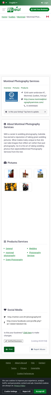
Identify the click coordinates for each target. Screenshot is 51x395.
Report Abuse (39, 349)
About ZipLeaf (21, 363)
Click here (27, 333)
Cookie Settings (10, 391)
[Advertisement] (25, 47)
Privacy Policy (19, 386)
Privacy (24, 368)
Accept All (40, 391)
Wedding (33, 248)
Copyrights (35, 368)
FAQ (32, 363)
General (9, 248)
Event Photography (14, 260)
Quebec (12, 17)
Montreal (21, 17)
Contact (42, 363)
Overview (7, 88)
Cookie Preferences (25, 373)
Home (4, 17)
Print (10, 349)
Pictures (16, 88)
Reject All (26, 391)
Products (24, 88)
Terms (13, 368)
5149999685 (32, 106)
